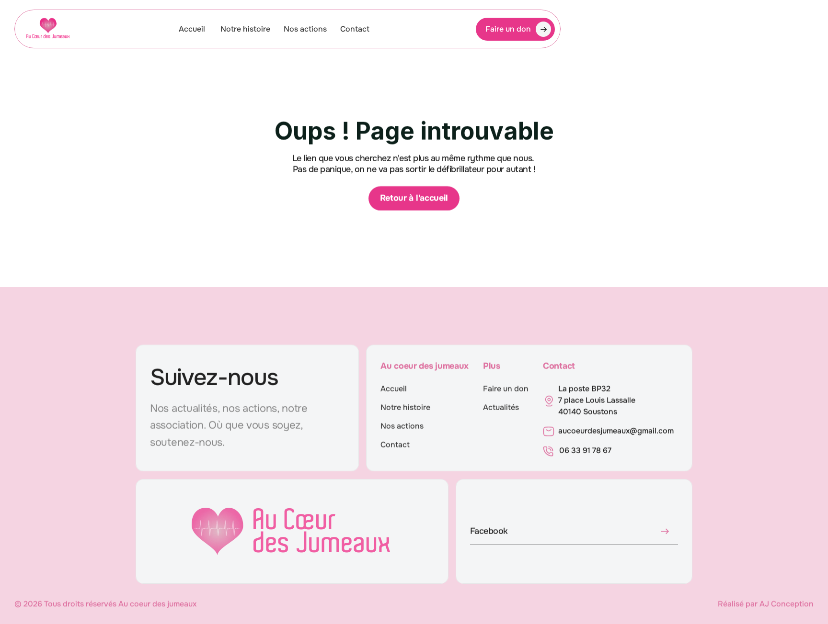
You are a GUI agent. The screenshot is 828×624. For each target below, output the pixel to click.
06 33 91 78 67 (585, 451)
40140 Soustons (587, 412)
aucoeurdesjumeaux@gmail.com (616, 431)
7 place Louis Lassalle (597, 400)
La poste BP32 (584, 389)
